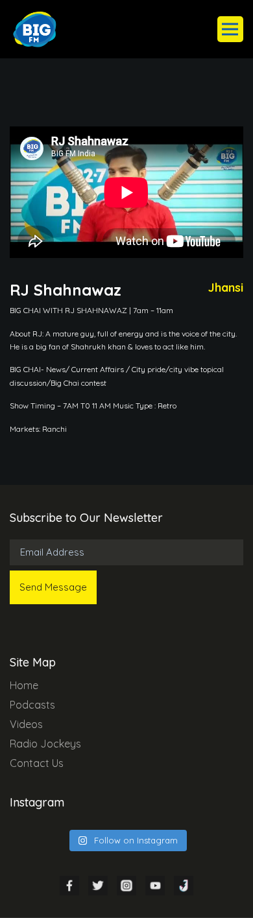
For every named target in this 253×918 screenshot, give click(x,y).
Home (24, 685)
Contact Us (37, 763)
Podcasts (32, 704)
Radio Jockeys (45, 743)
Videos (26, 724)
